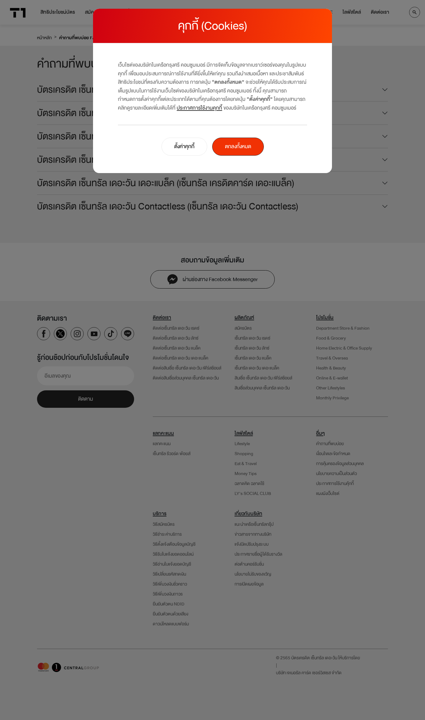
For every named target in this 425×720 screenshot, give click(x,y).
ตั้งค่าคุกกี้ (184, 146)
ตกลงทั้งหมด (238, 146)
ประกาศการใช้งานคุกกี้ (199, 108)
